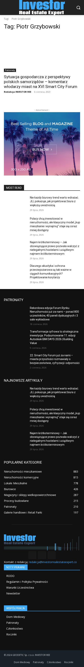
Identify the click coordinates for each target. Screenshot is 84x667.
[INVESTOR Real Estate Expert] (42, 7)
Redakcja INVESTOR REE (17, 91)
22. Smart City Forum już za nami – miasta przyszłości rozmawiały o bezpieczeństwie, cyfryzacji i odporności (55, 359)
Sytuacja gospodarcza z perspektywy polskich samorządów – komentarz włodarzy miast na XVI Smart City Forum (40, 82)
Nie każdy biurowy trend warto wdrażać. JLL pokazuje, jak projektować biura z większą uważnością (54, 201)
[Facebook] (32, 555)
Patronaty (10, 70)
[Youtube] (51, 555)
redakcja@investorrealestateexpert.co (53, 562)
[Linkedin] (42, 555)
